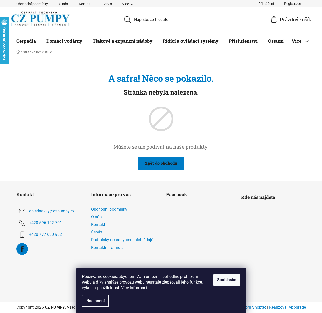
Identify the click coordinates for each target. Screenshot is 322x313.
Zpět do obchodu (161, 163)
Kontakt (85, 4)
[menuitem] (26, 41)
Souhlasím (226, 279)
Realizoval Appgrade (287, 307)
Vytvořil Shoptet (251, 307)
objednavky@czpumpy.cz (52, 211)
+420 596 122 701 (45, 222)
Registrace (292, 4)
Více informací (134, 287)
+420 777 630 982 (45, 234)
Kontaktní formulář (108, 247)
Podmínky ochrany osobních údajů (122, 239)
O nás (63, 4)
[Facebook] (22, 249)
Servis (107, 4)
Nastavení (95, 300)
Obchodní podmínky (32, 4)
